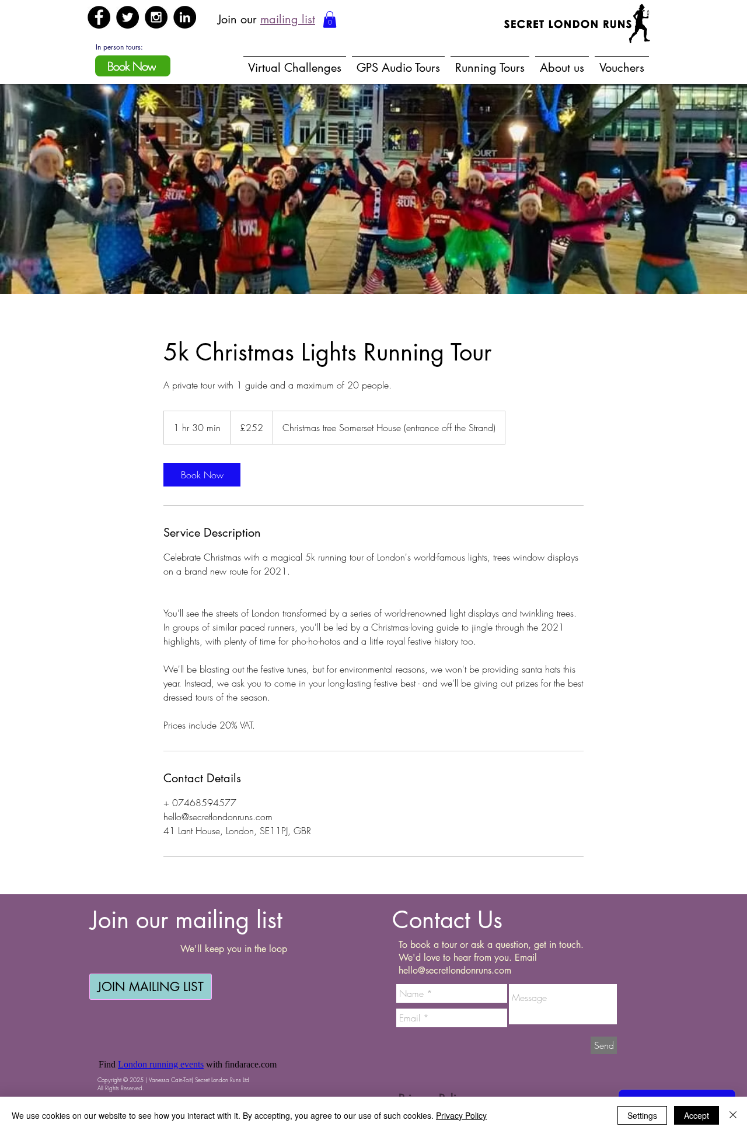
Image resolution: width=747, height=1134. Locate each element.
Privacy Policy (461, 1115)
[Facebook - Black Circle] (99, 17)
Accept (696, 1115)
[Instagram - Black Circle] (156, 17)
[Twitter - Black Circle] (127, 17)
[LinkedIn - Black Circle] (184, 17)
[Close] (733, 1115)
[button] (330, 19)
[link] (201, 475)
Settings (642, 1115)
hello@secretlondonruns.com (455, 970)
